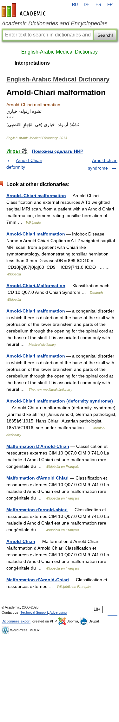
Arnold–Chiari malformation (36, 195)
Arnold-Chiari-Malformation (35, 285)
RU (75, 5)
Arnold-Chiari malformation (35, 233)
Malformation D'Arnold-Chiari (37, 446)
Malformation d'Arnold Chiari (37, 477)
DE (86, 5)
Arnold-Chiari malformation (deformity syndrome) (59, 400)
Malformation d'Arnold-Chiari (37, 579)
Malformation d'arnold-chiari (37, 509)
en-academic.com (24, 10)
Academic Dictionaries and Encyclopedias (55, 23)
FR (110, 5)
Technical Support (34, 612)
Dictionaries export (16, 621)
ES (98, 5)
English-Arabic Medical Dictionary (59, 52)
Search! (105, 35)
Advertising (58, 612)
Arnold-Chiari (20, 541)
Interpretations (32, 63)
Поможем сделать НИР (57, 151)
